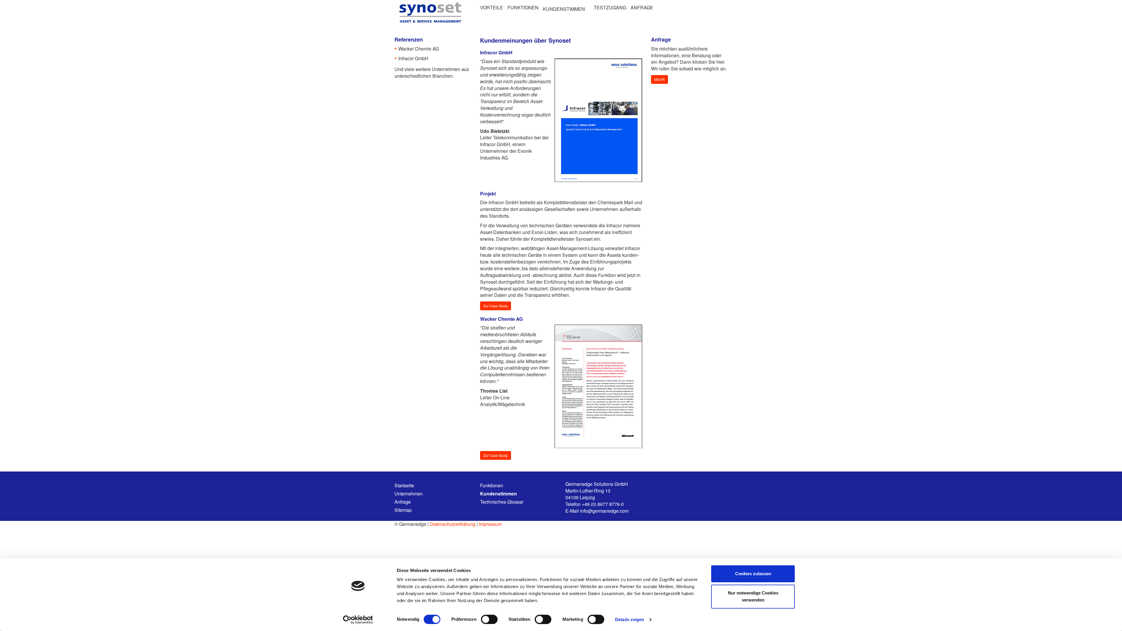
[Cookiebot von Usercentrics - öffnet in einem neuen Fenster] (358, 619)
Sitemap (403, 510)
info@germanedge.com (604, 510)
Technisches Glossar (501, 502)
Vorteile (491, 7)
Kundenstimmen (564, 9)
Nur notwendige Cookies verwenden (753, 596)
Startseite (404, 485)
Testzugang (610, 7)
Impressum (490, 524)
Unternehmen (408, 493)
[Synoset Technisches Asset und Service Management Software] (429, 12)
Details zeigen (629, 619)
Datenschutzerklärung (452, 524)
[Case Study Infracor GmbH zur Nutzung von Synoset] (598, 120)
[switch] (489, 619)
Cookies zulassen (753, 573)
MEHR (659, 79)
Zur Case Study (495, 305)
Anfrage (642, 7)
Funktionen (523, 7)
